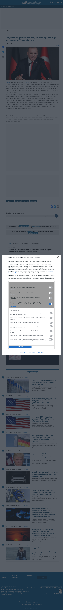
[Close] (58, 257)
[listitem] (31, 284)
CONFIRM (20, 346)
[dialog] (31, 305)
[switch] (51, 287)
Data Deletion (23, 352)
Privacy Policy (40, 352)
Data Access (31, 352)
